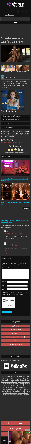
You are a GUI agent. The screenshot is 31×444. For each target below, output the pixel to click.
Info (6, 77)
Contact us (15, 333)
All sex (6, 376)
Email (4, 285)
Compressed (7, 124)
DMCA (15, 341)
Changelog (10, 77)
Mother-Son (24, 387)
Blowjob (11, 378)
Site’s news (15, 326)
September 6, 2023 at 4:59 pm (13, 234)
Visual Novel (20, 395)
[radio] (8, 149)
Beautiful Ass (14, 132)
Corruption (26, 132)
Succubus (11, 137)
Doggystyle (13, 380)
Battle (8, 132)
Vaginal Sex (6, 395)
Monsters (17, 387)
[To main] (15, 4)
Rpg (22, 135)
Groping (10, 135)
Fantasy (22, 133)
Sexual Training (12, 391)
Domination (21, 380)
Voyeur (26, 395)
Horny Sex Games (9, 15)
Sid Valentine (4, 137)
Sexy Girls (20, 391)
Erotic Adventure (5, 133)
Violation (13, 395)
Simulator (27, 391)
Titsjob (20, 393)
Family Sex (21, 382)
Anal (10, 376)
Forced (16, 384)
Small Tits (6, 393)
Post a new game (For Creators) (15, 337)
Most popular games (15, 330)
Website (4, 289)
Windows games (16, 423)
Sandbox (25, 389)
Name (4, 282)
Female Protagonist (7, 384)
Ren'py (17, 389)
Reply (5, 241)
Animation (15, 376)
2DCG (2, 376)
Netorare (6, 389)
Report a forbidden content (15, 344)
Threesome (13, 393)
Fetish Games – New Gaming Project (11, 360)
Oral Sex (12, 389)
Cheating (27, 378)
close (27, 429)
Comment (5, 268)
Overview (2, 77)
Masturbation (17, 135)
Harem (9, 386)
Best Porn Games (22, 12)
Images (14, 77)
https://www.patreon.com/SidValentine (12, 142)
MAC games (16, 428)
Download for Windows (11, 116)
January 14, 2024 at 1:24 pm (12, 246)
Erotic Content (15, 133)
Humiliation (14, 386)
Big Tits (20, 132)
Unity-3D (25, 393)
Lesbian (21, 386)
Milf (12, 387)
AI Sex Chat (9, 12)
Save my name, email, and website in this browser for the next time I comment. (15, 293)
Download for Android (11, 120)
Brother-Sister (19, 378)
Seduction (26, 135)
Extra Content (8, 127)
